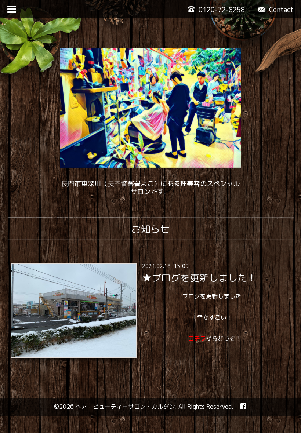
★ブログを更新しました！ (199, 277)
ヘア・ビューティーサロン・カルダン (125, 407)
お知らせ (150, 229)
